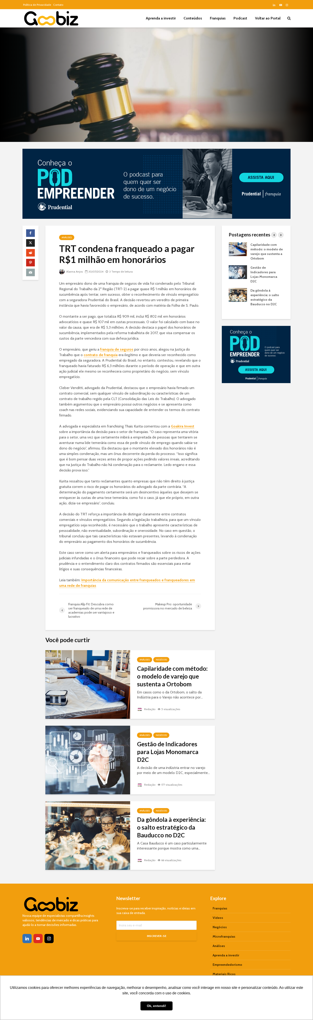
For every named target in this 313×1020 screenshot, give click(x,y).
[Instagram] (49, 938)
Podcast (240, 18)
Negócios (161, 659)
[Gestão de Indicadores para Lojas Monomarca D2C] (87, 759)
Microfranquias (224, 936)
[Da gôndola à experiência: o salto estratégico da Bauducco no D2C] (87, 835)
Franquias (218, 18)
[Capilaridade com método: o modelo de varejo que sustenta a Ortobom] (87, 684)
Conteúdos (193, 18)
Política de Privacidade (37, 4)
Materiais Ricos (224, 974)
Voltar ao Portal (267, 18)
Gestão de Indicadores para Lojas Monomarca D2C (167, 751)
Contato (58, 4)
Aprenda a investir (161, 18)
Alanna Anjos (74, 271)
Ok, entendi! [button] (156, 1006)
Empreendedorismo (227, 965)
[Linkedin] (27, 938)
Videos (218, 918)
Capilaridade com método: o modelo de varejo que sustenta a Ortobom (172, 676)
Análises (67, 237)
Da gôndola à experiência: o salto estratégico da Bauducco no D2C (171, 827)
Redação (149, 709)
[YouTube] (38, 938)
